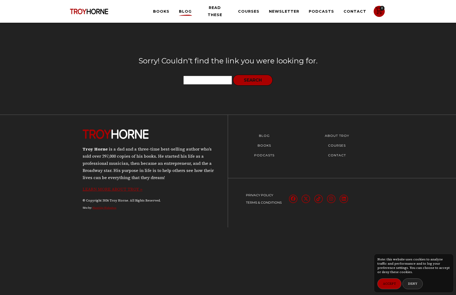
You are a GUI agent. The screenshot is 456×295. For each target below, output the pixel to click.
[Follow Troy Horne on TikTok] (318, 199)
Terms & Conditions (264, 202)
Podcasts (321, 11)
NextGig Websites (104, 208)
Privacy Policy (259, 195)
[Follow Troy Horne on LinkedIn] (344, 199)
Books (161, 11)
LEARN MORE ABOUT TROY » (112, 189)
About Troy (337, 136)
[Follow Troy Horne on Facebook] (293, 199)
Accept (389, 284)
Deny (412, 284)
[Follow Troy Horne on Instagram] (331, 199)
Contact (355, 11)
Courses (248, 11)
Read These (215, 11)
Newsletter (284, 11)
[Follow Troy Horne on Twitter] (306, 199)
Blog (185, 11)
